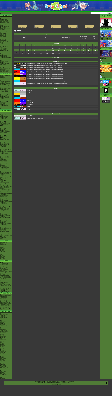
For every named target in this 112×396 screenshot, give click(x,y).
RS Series (2, 250)
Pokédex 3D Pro (3, 175)
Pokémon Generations (4, 93)
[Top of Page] (106, 383)
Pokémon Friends (3, 118)
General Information (3, 242)
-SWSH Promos (3, 351)
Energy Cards (2, 316)
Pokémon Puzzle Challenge (5, 215)
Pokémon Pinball (3, 222)
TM (45, 37)
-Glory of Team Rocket (4, 363)
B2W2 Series (2, 256)
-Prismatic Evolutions (4, 331)
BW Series (2, 255)
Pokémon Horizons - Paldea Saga (6, 88)
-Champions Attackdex (4, 41)
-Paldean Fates (3, 336)
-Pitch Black (2, 322)
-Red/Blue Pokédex (3, 19)
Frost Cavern (30, 97)
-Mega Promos (2, 349)
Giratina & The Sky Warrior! (5, 274)
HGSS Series (2, 254)
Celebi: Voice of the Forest (5, 267)
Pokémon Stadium (3, 224)
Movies (6, 261)
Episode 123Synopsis (103, 59)
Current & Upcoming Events (5, 68)
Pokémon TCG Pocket (4, 124)
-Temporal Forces (3, 335)
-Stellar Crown (2, 333)
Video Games (6, 110)
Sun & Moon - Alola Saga (4, 85)
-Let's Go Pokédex (3, 25)
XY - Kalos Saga (3, 84)
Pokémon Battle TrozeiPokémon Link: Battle (6, 152)
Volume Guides (3, 246)
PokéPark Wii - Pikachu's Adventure (4, 188)
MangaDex (2, 243)
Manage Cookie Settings (69, 381)
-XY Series (2, 343)
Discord (20, 13)
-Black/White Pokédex (4, 23)
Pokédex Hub (26, 13)
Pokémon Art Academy (4, 153)
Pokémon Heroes (3, 268)
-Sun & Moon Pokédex (4, 24)
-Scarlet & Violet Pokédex (4, 30)
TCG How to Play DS (4, 177)
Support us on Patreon (56, 384)
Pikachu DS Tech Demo (4, 208)
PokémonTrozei (3, 207)
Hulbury (28, 106)
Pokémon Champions (4, 116)
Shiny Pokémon (3, 92)
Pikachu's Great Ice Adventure (5, 303)
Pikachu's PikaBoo (3, 297)
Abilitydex (2, 44)
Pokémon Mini (2, 216)
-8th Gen (1, 53)
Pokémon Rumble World (4, 156)
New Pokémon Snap (4, 134)
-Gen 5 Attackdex (3, 37)
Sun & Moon (2, 138)
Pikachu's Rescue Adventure (5, 295)
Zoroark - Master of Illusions (5, 276)
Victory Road (29, 90)
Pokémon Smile (3, 133)
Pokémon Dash (3, 202)
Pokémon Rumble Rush (4, 143)
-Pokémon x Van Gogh (4, 61)
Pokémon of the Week (4, 51)
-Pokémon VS (2, 375)
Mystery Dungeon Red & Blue (5, 206)
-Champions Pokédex (4, 31)
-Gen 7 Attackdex (3, 38)
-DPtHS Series (2, 345)
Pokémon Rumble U (3, 169)
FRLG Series (2, 251)
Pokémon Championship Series (5, 57)
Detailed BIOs (2, 245)
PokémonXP (2, 58)
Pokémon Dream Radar (4, 167)
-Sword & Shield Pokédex (4, 26)
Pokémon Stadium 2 (3, 214)
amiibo (1, 234)
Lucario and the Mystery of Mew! (6, 271)
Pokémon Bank (3, 150)
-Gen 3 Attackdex (3, 35)
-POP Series (2, 354)
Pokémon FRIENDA (3, 239)
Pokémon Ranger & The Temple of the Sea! (6, 272)
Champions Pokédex (46, 13)
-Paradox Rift (2, 337)
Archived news (2, 17)
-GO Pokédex (2, 29)
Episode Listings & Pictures (5, 75)
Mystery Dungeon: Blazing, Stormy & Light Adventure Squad (6, 186)
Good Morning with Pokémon (5, 101)
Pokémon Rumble (3, 184)
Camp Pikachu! (3, 298)
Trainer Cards (2, 315)
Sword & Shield (3, 126)
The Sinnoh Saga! (3, 82)
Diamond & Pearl (3, 180)
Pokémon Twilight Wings (4, 94)
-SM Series (2, 342)
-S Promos (2, 377)
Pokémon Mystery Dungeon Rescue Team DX (5, 132)
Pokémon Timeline (3, 55)
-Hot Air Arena (2, 364)
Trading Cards (6, 311)
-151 (1, 338)
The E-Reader (2, 210)
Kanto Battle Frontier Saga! (5, 81)
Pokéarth (53, 13)
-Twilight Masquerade (4, 334)
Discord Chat (2, 67)
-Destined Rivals (3, 329)
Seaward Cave (30, 104)
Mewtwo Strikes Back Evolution (6, 288)
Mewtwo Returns (3, 266)
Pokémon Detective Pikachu (5, 291)
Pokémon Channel (3, 203)
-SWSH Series (2, 341)
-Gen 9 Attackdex (3, 40)
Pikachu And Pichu (3, 296)
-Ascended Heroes (3, 325)
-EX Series (2, 346)
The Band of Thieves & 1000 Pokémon (5, 155)
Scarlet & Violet (3, 114)
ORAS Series (2, 258)
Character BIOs (3, 244)
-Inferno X (2, 359)
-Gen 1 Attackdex (3, 33)
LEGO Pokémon (3, 64)
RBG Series (2, 247)
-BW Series (2, 344)
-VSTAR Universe (3, 374)
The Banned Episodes (4, 91)
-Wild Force (2, 372)
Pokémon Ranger (3, 205)
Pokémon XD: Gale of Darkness (6, 201)
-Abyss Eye (2, 355)
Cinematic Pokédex (3, 48)
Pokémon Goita (3, 237)
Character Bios (3, 77)
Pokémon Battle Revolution (5, 189)
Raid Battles (2, 318)
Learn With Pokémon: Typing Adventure (5, 176)
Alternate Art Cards (3, 317)
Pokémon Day (2, 62)
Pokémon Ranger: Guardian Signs (5, 183)
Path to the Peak (3, 99)
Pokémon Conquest (3, 171)
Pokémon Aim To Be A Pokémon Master (6, 87)
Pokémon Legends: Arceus (5, 127)
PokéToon (2, 98)
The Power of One (3, 265)
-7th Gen (1, 54)
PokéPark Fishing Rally (4, 209)
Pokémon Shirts (3, 65)
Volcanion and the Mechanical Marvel (5, 286)
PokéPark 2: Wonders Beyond (5, 172)
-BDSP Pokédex (3, 27)
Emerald (1, 199)
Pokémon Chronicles (4, 89)
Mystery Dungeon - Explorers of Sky (6, 190)
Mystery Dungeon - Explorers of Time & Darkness (6, 194)
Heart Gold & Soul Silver (4, 182)
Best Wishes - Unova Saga (5, 83)
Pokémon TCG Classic (4, 319)
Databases (6, 15)
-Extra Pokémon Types (4, 314)
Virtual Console (3, 230)
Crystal (1, 213)
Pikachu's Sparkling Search (5, 304)
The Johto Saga (3, 79)
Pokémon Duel (2, 162)
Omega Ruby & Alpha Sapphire (5, 149)
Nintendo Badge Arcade (4, 163)
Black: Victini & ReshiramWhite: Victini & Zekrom (6, 278)
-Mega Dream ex (3, 358)
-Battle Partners (3, 365)
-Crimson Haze (3, 371)
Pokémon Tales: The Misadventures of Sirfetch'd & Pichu (5, 106)
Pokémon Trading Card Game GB (6, 225)
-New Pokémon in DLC (4, 71)
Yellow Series (2, 248)
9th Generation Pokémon (4, 70)
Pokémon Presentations (4, 63)
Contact (16, 13)
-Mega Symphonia (3, 361)
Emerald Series (3, 252)
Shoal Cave (29, 100)
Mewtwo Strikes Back (4, 264)
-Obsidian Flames (3, 339)
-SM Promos (2, 352)
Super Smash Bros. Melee (5, 217)
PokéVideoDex (2, 100)
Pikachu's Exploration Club (5, 302)
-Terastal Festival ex (4, 366)
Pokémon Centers (3, 56)
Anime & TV (6, 74)
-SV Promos (2, 350)
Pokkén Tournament (3, 161)
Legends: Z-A (2, 115)
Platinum (1, 181)
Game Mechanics (3, 49)
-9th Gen (1, 52)
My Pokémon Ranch (4, 195)
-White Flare (2, 328)
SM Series (2, 259)
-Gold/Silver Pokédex (4, 20)
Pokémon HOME (3, 128)
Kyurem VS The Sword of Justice (6, 279)
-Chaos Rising (2, 323)
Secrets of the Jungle (4, 289)
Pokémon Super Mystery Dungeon (4, 158)
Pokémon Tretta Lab (4, 168)
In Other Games (3, 229)
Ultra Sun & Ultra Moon (4, 139)
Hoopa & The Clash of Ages (5, 284)
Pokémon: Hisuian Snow (4, 96)
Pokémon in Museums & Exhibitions (4, 60)
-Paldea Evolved (3, 340)
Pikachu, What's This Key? (5, 307)
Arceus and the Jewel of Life (5, 275)
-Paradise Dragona (3, 368)
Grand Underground (31, 118)
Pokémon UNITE (3, 121)
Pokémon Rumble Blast (4, 173)
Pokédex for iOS (3, 178)
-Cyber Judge (2, 373)
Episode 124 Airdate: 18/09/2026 (104, 73)
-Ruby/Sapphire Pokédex (4, 21)
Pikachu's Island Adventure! (5, 301)
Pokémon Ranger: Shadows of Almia (5, 192)
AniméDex (2, 76)
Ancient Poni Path (30, 102)
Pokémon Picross (3, 159)
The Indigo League (3, 78)
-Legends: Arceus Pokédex (5, 28)
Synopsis (102, 75)
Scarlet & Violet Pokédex (35, 13)
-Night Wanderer (3, 369)
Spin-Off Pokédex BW (4, 46)
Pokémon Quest (3, 146)
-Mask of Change (3, 370)
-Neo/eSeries (2, 347)
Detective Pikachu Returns (5, 123)
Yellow (1, 219)
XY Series (2, 257)
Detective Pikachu (3, 145)
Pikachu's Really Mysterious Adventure (5, 306)
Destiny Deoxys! (3, 270)
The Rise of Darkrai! (4, 273)
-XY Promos (2, 353)
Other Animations (3, 102)
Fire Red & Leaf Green (4, 198)
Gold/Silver (2, 212)
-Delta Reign (2, 320)
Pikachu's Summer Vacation (5, 294)
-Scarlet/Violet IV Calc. (4, 50)
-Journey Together (3, 330)
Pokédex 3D (2, 174)
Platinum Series (3, 253)
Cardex (1, 47)
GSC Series (2, 249)
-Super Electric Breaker (4, 367)
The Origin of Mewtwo (4, 263)
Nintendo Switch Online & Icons (6, 235)
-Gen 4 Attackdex (3, 36)
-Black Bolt (2, 327)
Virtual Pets (2, 233)
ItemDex (1, 42)
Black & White (2, 165)
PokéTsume (2, 108)
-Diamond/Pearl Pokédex (4, 22)
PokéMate (2, 211)
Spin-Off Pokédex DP (4, 45)
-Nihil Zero (2, 357)
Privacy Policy (60, 381)
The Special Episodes (4, 90)
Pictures (103, 61)
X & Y (1, 148)
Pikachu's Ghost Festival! (4, 300)
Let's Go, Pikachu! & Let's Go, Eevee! (5, 140)
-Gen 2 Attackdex (3, 34)
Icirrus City (29, 95)
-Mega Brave (2, 360)
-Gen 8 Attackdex (3, 39)
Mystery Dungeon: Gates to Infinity (5, 170)
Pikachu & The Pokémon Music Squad (6, 309)
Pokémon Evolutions (4, 95)
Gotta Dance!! (2, 299)
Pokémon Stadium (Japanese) (5, 223)
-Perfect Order (2, 324)
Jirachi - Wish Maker (4, 269)
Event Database (3, 69)
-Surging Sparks (3, 332)
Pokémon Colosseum (4, 200)
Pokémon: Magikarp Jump (5, 142)
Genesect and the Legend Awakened (4, 281)
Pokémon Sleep (3, 122)
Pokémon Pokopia (3, 117)
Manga (6, 241)
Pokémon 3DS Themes (4, 232)
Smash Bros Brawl (3, 196)
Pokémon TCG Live (3, 136)
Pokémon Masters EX (4, 120)
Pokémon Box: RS (3, 204)
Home (8, 13)
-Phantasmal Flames (4, 326)
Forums (12, 13)
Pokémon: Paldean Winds (4, 97)
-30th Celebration (3, 321)
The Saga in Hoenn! (3, 80)
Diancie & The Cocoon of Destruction (4, 283)
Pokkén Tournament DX (4, 144)
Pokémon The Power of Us (5, 287)
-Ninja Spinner (2, 356)
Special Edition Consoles (4, 231)
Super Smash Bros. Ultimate (5, 147)
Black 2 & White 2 (3, 166)
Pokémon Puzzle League (4, 220)
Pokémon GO (2, 119)
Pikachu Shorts (6, 293)
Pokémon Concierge (3, 104)
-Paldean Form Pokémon (4, 72)
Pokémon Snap (3, 221)
